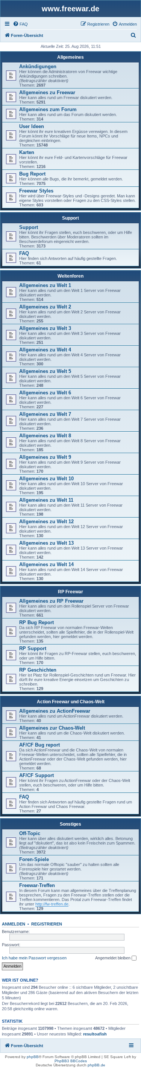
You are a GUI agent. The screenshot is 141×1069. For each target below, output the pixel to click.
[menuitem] (20, 24)
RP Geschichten (37, 670)
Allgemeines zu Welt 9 (45, 457)
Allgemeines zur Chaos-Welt (52, 728)
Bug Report (32, 174)
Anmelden (13, 924)
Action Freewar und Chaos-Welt (71, 701)
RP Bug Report (36, 622)
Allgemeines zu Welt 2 (45, 307)
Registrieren (46, 924)
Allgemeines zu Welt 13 (46, 543)
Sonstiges (70, 824)
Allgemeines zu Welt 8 (45, 435)
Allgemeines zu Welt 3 (45, 328)
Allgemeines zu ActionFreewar (54, 711)
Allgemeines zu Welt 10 (46, 478)
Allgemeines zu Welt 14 (46, 564)
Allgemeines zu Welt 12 (46, 521)
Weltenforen (70, 276)
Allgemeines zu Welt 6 (45, 393)
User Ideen (31, 126)
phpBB (33, 1057)
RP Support (32, 648)
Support (70, 218)
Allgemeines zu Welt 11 (46, 500)
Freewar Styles (36, 191)
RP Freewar (70, 591)
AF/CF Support (36, 775)
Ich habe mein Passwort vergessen (34, 958)
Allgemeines (70, 57)
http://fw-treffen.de (51, 904)
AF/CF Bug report (39, 745)
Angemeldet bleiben (113, 958)
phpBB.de (96, 1065)
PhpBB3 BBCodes (71, 1061)
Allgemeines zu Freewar (47, 92)
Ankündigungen (37, 66)
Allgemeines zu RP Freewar (51, 601)
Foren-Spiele (34, 859)
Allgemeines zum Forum (48, 109)
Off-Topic (29, 833)
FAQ (24, 253)
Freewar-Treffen (37, 885)
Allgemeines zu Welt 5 (45, 371)
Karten (26, 152)
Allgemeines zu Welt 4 (45, 350)
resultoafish (95, 1034)
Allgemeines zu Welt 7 (45, 414)
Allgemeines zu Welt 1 (45, 285)
